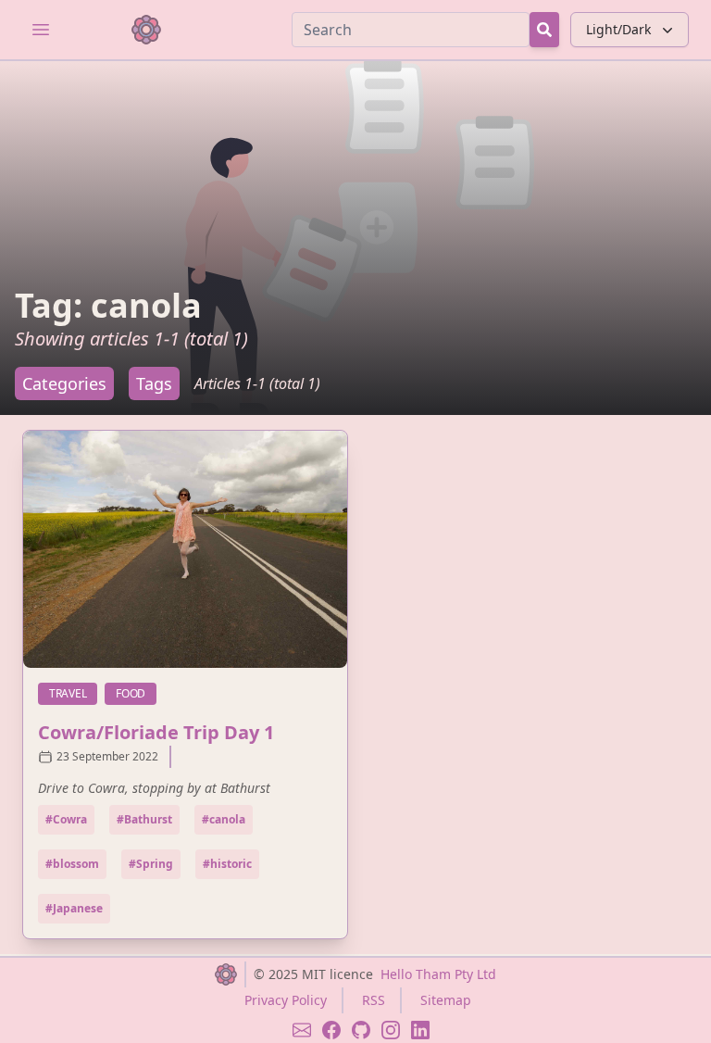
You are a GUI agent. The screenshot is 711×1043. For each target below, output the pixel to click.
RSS (373, 1000)
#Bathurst (144, 819)
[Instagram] (390, 1030)
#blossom (72, 864)
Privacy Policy (285, 1000)
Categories (64, 383)
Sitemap (445, 1000)
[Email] (302, 1030)
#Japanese (74, 908)
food (136, 693)
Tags (154, 383)
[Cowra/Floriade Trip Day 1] (185, 549)
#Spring (151, 864)
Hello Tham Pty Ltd (438, 974)
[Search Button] (544, 29)
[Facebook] (331, 1030)
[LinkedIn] (420, 1030)
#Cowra (66, 819)
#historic (227, 864)
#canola (223, 819)
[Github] (361, 1030)
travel (73, 693)
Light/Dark (618, 29)
